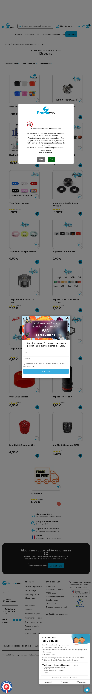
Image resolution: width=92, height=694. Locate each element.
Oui (51, 159)
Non (41, 159)
